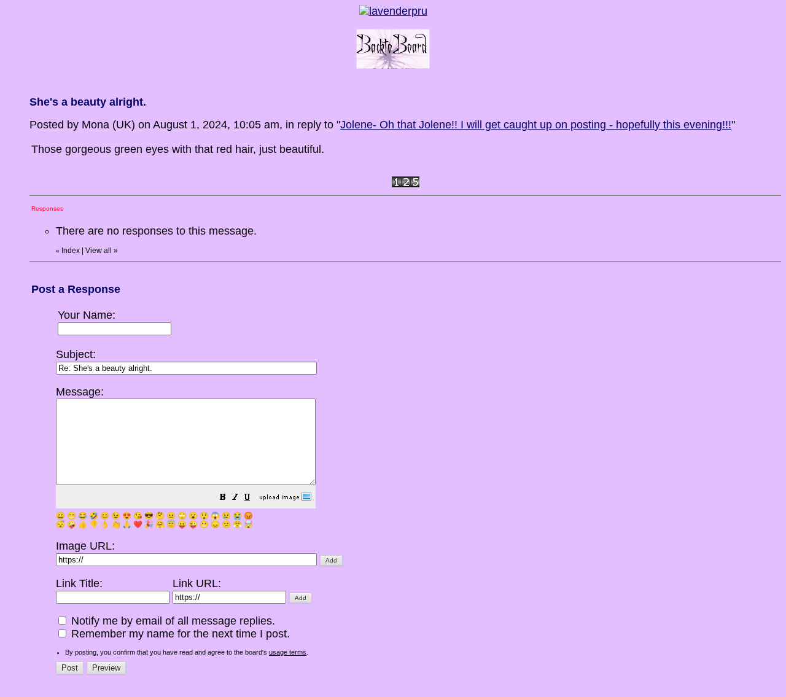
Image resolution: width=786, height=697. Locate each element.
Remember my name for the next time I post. (179, 634)
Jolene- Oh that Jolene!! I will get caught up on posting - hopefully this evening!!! (535, 125)
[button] (223, 498)
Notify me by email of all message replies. (171, 621)
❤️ (137, 524)
